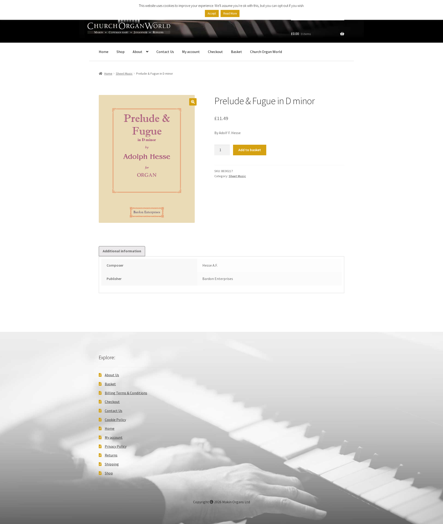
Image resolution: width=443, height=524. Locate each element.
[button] (193, 102)
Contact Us (165, 51)
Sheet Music (124, 73)
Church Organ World (266, 51)
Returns (111, 455)
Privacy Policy (115, 446)
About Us (112, 375)
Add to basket (249, 149)
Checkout (215, 51)
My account (191, 51)
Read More (230, 13)
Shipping (112, 464)
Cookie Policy (115, 419)
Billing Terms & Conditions (126, 393)
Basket (236, 51)
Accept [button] (212, 13)
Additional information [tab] (122, 251)
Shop (121, 51)
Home (103, 51)
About (137, 51)
